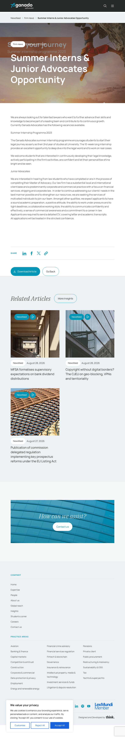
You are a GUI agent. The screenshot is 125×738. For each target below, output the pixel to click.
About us (15, 600)
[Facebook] (31, 253)
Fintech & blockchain (57, 656)
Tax (84, 672)
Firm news (29, 18)
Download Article (27, 271)
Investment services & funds (60, 682)
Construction (17, 667)
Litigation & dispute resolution (61, 687)
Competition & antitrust (22, 662)
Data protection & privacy (23, 678)
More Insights (65, 298)
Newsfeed (16, 18)
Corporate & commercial (22, 672)
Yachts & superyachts (93, 678)
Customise (20, 725)
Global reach (17, 605)
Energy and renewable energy (25, 688)
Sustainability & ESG (93, 667)
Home (13, 584)
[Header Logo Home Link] (22, 6)
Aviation (14, 646)
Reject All (40, 725)
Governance (53, 662)
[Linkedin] (24, 253)
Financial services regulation (60, 651)
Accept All (60, 725)
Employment (17, 683)
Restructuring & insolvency (96, 662)
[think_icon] (109, 717)
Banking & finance (19, 651)
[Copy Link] (45, 253)
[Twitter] (38, 253)
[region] (39, 716)
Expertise (15, 589)
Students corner (19, 616)
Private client (89, 651)
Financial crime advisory (58, 646)
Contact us (62, 526)
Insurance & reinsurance (58, 667)
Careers (14, 621)
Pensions (87, 646)
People (14, 595)
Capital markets (18, 656)
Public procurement (92, 656)
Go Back (50, 271)
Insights (14, 611)
